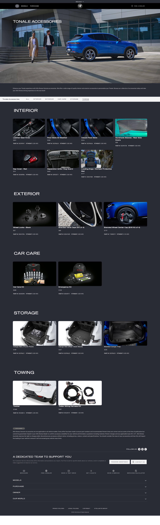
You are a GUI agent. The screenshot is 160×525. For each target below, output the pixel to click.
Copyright (86, 508)
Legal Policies (73, 508)
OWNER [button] (16, 492)
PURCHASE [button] (18, 486)
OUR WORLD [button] (19, 498)
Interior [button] (37, 99)
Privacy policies (58, 508)
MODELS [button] (17, 480)
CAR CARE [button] (62, 99)
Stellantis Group (100, 508)
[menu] (17, 6)
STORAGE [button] (74, 99)
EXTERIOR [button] (49, 99)
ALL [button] (27, 99)
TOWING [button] (85, 99)
